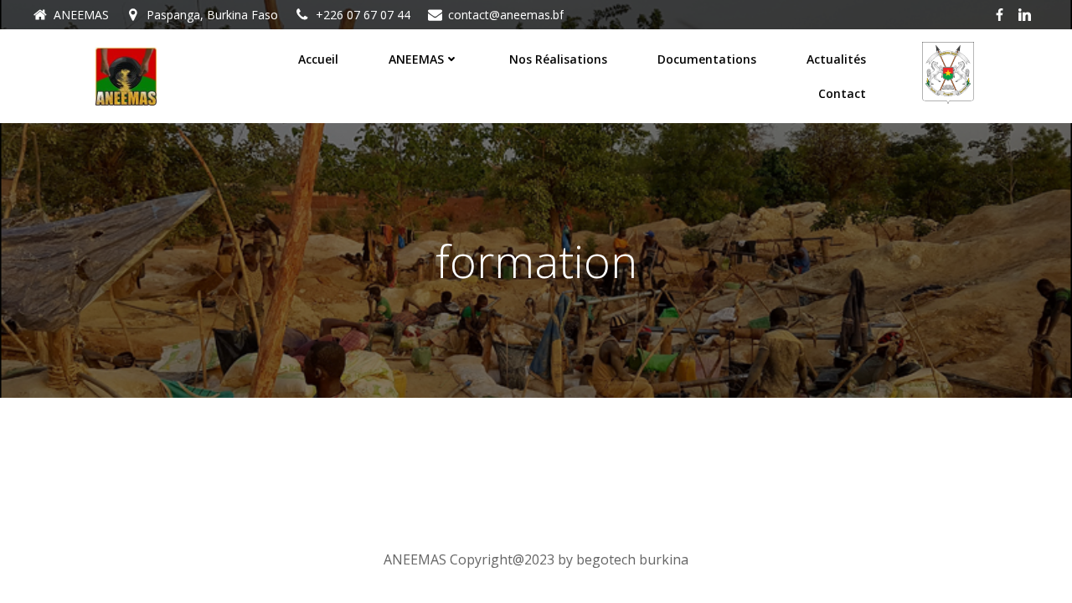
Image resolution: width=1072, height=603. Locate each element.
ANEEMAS (416, 59)
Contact (842, 93)
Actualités (836, 59)
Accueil (318, 59)
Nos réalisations (558, 59)
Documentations (706, 59)
